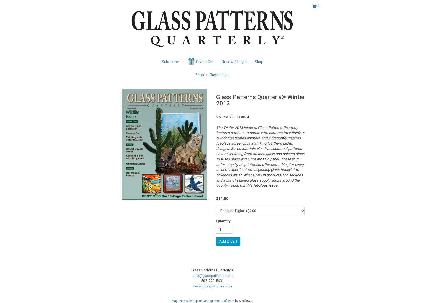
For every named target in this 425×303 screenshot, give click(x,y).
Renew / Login (234, 61)
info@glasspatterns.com (213, 275)
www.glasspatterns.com (212, 286)
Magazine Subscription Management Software (203, 301)
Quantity (223, 221)
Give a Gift (205, 61)
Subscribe (170, 61)
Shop (259, 61)
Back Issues (219, 75)
